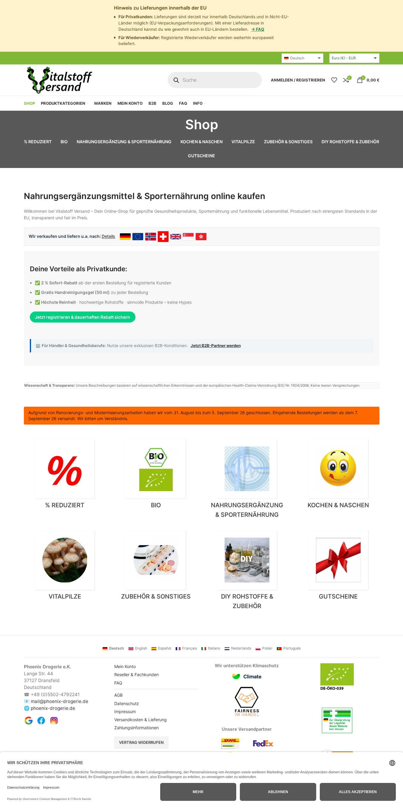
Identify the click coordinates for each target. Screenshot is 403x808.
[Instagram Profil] (54, 720)
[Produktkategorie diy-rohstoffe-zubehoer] (247, 571)
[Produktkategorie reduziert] (65, 475)
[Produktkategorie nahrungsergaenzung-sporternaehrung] (247, 480)
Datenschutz (126, 703)
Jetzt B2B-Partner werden (216, 345)
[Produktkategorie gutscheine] (338, 566)
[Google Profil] (28, 720)
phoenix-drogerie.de (53, 708)
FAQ (118, 682)
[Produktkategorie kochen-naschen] (338, 475)
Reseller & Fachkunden (136, 674)
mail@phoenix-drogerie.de (59, 701)
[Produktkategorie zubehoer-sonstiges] (156, 566)
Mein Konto (125, 666)
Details (108, 236)
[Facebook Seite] (41, 720)
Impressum (125, 711)
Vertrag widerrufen (141, 742)
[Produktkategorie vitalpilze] (65, 566)
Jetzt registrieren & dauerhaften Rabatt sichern (82, 317)
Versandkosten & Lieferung (140, 719)
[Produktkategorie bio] (156, 475)
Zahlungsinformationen (136, 727)
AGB (118, 695)
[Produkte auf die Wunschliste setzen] (334, 80)
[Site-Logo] (59, 79)
